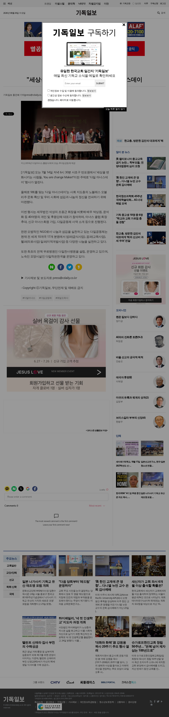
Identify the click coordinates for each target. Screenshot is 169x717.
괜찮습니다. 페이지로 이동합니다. (64, 100)
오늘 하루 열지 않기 (115, 108)
